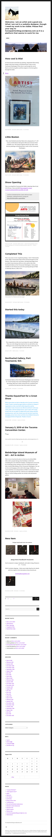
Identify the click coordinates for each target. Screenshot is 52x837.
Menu (7, 38)
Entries (9, 741)
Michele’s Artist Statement (13, 805)
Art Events (14, 129)
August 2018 (9, 671)
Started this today (14, 309)
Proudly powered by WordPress (19, 833)
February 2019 (9, 662)
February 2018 (9, 680)
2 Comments (26, 302)
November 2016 (10, 704)
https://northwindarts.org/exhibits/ (16, 198)
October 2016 (9, 706)
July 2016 (8, 712)
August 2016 (9, 710)
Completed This (13, 254)
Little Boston (12, 137)
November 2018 (10, 667)
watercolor (29, 245)
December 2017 (10, 683)
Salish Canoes (19, 129)
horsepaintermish (11, 644)
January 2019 (9, 664)
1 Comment (21, 350)
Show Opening (13, 182)
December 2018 (10, 665)
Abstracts (8, 795)
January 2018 (9, 681)
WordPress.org (10, 745)
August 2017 (9, 689)
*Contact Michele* (11, 789)
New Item (10, 538)
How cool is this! (14, 58)
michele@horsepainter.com (22, 573)
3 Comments (20, 388)
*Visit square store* (11, 791)
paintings (10, 245)
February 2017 (9, 699)
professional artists (23, 245)
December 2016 (10, 703)
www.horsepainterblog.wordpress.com (16, 813)
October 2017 (9, 687)
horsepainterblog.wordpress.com (13, 822)
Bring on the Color (11, 800)
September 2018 (10, 669)
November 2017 (10, 685)
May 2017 (8, 694)
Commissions (10, 802)
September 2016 (10, 708)
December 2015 (10, 715)
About (7, 793)
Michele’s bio (9, 807)
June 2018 (8, 674)
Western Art (9, 811)
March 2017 (9, 697)
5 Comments (26, 129)
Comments (10, 743)
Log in (8, 740)
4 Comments (26, 174)
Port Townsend (16, 245)
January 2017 (9, 701)
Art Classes (9, 797)
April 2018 (9, 676)
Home (6, 73)
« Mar (12, 777)
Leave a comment (21, 420)
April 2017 (8, 696)
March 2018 (9, 678)
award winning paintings (29, 243)
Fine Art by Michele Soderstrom (14, 804)
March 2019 (9, 660)
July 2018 (8, 673)
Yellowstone (9, 814)
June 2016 (8, 713)
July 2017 (8, 690)
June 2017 (8, 692)
